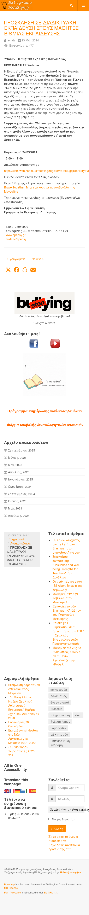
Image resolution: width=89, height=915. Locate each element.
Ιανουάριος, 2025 (20, 479)
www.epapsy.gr (15, 235)
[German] (17, 790)
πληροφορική (60, 715)
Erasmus (56, 709)
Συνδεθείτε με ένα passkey (67, 810)
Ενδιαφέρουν (60, 721)
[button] (8, 270)
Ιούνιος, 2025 (17, 457)
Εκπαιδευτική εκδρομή (60, 743)
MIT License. (11, 888)
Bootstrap (9, 884)
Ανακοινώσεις (20, 543)
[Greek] (23, 790)
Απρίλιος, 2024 (18, 515)
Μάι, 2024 (15, 508)
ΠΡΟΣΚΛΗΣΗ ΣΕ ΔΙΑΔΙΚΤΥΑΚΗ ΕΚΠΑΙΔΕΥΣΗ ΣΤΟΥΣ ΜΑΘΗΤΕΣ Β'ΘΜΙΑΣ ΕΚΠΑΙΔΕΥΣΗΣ (41, 28)
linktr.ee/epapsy (16, 239)
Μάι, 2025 (15, 465)
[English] (7, 790)
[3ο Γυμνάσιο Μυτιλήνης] (16, 5)
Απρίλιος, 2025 (18, 472)
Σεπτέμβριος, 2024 (21, 494)
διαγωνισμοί (60, 702)
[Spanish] (33, 790)
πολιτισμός (59, 696)
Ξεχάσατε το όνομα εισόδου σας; (63, 838)
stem (78, 715)
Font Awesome (12, 892)
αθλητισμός (59, 734)
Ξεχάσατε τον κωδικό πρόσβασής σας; (64, 847)
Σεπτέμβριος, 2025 (21, 450)
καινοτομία (59, 689)
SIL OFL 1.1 (50, 892)
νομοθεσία (58, 728)
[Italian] (28, 790)
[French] (12, 790)
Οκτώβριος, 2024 (20, 486)
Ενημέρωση (17, 539)
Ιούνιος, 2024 (17, 501)
